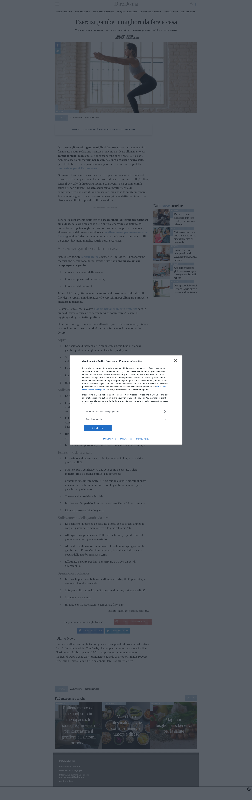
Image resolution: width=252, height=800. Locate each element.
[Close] (176, 361)
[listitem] (126, 411)
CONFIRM (98, 428)
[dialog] (126, 400)
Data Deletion (109, 439)
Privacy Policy (142, 439)
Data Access (126, 439)
